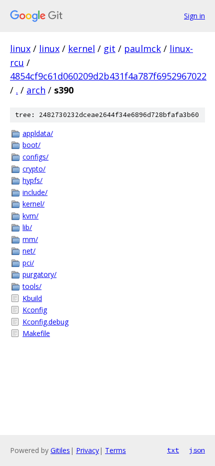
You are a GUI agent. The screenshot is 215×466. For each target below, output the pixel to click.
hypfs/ (32, 180)
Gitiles (60, 450)
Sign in (194, 15)
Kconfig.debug (45, 321)
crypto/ (34, 169)
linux (20, 48)
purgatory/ (39, 274)
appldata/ (37, 133)
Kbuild (32, 298)
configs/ (35, 157)
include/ (35, 192)
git (110, 48)
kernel (81, 48)
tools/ (32, 286)
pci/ (28, 263)
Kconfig (34, 309)
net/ (29, 251)
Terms (115, 450)
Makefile (36, 333)
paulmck (142, 48)
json (197, 450)
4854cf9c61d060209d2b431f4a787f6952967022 (108, 76)
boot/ (31, 145)
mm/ (30, 239)
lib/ (27, 227)
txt (173, 450)
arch (36, 90)
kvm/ (30, 215)
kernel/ (33, 203)
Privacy (87, 450)
